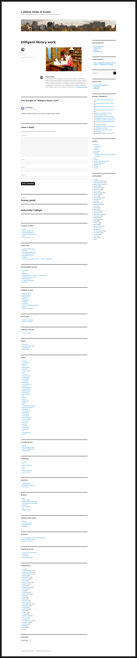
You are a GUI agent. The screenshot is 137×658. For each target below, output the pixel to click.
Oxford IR (24, 505)
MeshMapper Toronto (27, 255)
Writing (24, 627)
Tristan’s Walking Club (99, 163)
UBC (23, 508)
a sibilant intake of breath (35, 12)
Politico (24, 397)
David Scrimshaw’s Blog (28, 447)
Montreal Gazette (26, 387)
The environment (26, 620)
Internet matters (26, 587)
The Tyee (24, 424)
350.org (24, 229)
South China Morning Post (29, 406)
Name (23, 159)
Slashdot (24, 402)
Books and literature (27, 574)
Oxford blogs (97, 151)
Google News (25, 381)
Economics (25, 579)
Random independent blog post (30, 305)
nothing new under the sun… (29, 277)
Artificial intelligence (27, 570)
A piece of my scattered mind (29, 552)
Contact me (98, 148)
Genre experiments (27, 465)
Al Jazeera (24, 361)
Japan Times (25, 382)
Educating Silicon (26, 293)
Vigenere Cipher (26, 472)
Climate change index (27, 320)
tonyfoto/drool (26, 450)
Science (24, 612)
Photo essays (25, 602)
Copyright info (97, 164)
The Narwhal (25, 416)
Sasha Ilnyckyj (25, 347)
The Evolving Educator (28, 308)
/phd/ (23, 498)
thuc (95, 158)
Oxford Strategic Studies (28, 539)
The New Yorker (26, 419)
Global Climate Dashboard (28, 252)
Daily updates (25, 577)
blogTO (24, 366)
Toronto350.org (26, 237)
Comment (24, 135)
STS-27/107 (25, 617)
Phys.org (24, 521)
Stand (23, 236)
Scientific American (27, 523)
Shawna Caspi (25, 349)
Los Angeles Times (27, 384)
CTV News (24, 374)
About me (96, 144)
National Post (25, 392)
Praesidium (25, 302)
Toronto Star (25, 429)
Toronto (32, 57)
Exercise (24, 580)
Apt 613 (24, 445)
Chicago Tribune (26, 371)
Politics (24, 607)
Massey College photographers (30, 501)
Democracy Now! (26, 376)
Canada (24, 575)
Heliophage (25, 273)
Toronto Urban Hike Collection (101, 161)
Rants (23, 610)
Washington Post (26, 432)
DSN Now (24, 250)
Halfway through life (101, 125)
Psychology (25, 609)
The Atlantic (25, 409)
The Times (25, 422)
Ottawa (24, 597)
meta (23, 468)
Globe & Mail (25, 379)
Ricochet (24, 399)
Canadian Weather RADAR (28, 249)
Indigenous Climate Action (29, 234)
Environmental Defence (28, 232)
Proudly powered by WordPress (43, 651)
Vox (23, 431)
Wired (23, 434)
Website (23, 175)
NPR (23, 396)
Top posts (96, 159)
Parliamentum (25, 300)
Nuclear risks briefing (101, 115)
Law (23, 590)
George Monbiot (26, 295)
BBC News (24, 364)
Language (24, 589)
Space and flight (26, 615)
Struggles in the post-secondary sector (105, 118)
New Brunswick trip (99, 46)
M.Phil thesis (25, 592)
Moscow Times (26, 389)
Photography (25, 605)
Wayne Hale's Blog (27, 524)
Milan (22, 52)
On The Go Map (26, 333)
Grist (23, 272)
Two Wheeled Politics (27, 557)
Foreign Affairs (26, 377)
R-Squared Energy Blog (28, 280)
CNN (23, 372)
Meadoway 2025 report (101, 128)
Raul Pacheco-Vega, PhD (28, 485)
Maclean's (24, 386)
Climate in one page (27, 321)
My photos (96, 149)
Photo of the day (25, 57)
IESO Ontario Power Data (28, 254)
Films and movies (26, 582)
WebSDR (24, 257)
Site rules (96, 168)
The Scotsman (25, 421)
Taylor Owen (25, 487)
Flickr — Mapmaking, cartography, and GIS (105, 62)
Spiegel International (27, 407)
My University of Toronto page (30, 503)
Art (23, 569)
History (24, 585)
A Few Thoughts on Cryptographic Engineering (34, 538)
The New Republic (26, 417)
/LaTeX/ (24, 462)
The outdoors (25, 622)
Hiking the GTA (26, 297)
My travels (96, 166)
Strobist (24, 307)
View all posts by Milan (82, 87)
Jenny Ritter (25, 344)
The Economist (26, 411)
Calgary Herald (26, 367)
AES (23, 463)
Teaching (24, 619)
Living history (110, 133)
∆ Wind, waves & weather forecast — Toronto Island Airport (37, 259)
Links (23, 467)
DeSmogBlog (25, 270)
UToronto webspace (27, 470)
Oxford (24, 599)
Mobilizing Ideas (26, 483)
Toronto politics (26, 506)
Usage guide (97, 86)
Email (23, 167)
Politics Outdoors (26, 278)
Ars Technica (25, 362)
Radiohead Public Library (28, 346)
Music (23, 595)
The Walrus (25, 426)
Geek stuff (24, 584)
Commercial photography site (101, 85)
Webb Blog (25, 526)
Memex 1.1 (24, 298)
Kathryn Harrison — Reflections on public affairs (34, 275)
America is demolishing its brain (104, 113)
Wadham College (26, 510)
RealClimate (25, 282)
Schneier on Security (27, 541)
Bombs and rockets (27, 572)
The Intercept (25, 414)
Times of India (25, 427)
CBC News (24, 369)
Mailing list (96, 88)
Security (24, 614)
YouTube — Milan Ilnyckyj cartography (103, 64)
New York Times (26, 394)
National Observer (26, 391)
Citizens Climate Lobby (28, 231)
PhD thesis (25, 600)
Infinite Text (25, 554)
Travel (23, 625)
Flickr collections (98, 51)
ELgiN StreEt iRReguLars (28, 449)
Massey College (26, 500)
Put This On (25, 303)
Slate (23, 404)
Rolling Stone (25, 401)
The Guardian (25, 412)
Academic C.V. (98, 146)
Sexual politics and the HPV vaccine (104, 116)
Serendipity (25, 556)
